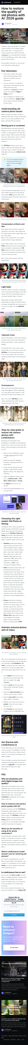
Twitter (18, 1039)
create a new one (9, 455)
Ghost (23, 1039)
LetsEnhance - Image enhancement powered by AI (13, 1035)
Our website (17, 2)
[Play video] (14, 642)
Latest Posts (6, 1039)
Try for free (14, 947)
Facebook (13, 1039)
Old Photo (14, 89)
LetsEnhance (8, 23)
